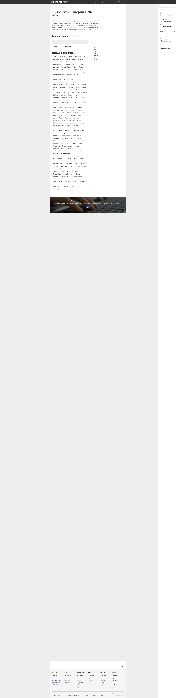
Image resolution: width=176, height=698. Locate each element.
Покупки (67, 678)
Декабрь (96, 59)
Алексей (163, 39)
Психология (56, 684)
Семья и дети (56, 686)
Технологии (116, 680)
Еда (78, 677)
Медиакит (87, 695)
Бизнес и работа (69, 675)
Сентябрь (96, 53)
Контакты (95, 695)
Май (95, 45)
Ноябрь (95, 57)
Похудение (103, 680)
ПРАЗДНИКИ (63, 664)
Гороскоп (55, 675)
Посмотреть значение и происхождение (165, 49)
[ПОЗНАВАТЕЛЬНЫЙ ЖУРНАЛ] (56, 2)
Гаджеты (115, 675)
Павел (166, 40)
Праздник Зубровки (168, 16)
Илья (172, 39)
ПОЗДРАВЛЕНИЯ (73, 664)
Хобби (78, 687)
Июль (95, 49)
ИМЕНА (82, 664)
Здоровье (103, 675)
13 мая (55, 46)
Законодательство (57, 680)
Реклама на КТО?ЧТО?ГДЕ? (110, 7)
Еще (170, 40)
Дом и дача (80, 675)
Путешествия (80, 682)
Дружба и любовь (57, 677)
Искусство (91, 675)
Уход (102, 684)
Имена (110, 2)
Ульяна (163, 44)
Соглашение (103, 695)
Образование (56, 682)
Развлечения (80, 684)
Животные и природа (82, 678)
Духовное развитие (58, 678)
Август (95, 51)
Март (95, 41)
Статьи (89, 2)
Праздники (57, 7)
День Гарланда (67, 46)
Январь (95, 36)
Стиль (102, 682)
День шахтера (166, 13)
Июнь (95, 47)
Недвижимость (68, 677)
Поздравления (103, 2)
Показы (103, 678)
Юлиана (167, 44)
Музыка (91, 680)
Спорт (78, 686)
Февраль (96, 39)
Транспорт (67, 680)
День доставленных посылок (167, 18)
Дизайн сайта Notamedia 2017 (118, 693)
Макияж (103, 677)
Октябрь (96, 55)
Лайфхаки (79, 680)
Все (171, 11)
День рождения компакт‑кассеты (167, 25)
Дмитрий (168, 39)
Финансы (67, 682)
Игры (114, 677)
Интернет (115, 678)
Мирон (163, 40)
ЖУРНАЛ (54, 664)
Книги (90, 678)
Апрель (95, 43)
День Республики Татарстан (167, 22)
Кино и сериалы (93, 677)
